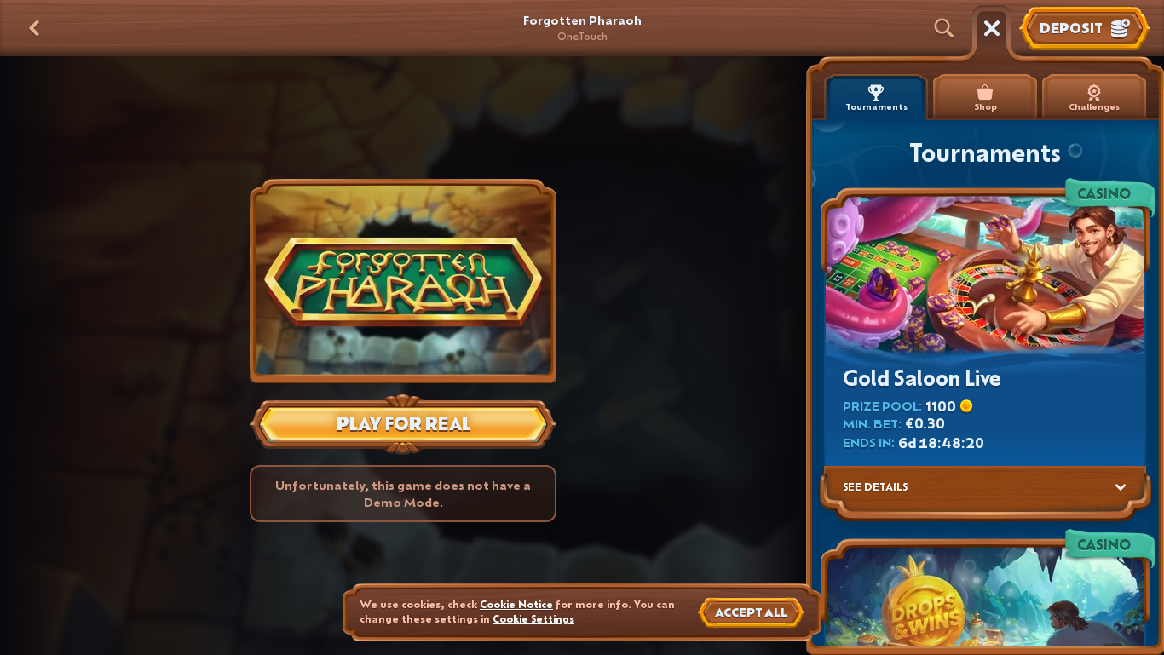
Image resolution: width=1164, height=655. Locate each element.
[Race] (991, 28)
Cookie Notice (516, 604)
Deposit (1071, 28)
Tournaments (876, 106)
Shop (985, 106)
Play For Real (403, 423)
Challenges (1094, 106)
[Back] (34, 28)
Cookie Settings (533, 619)
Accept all (751, 612)
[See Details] (1120, 487)
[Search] (944, 28)
